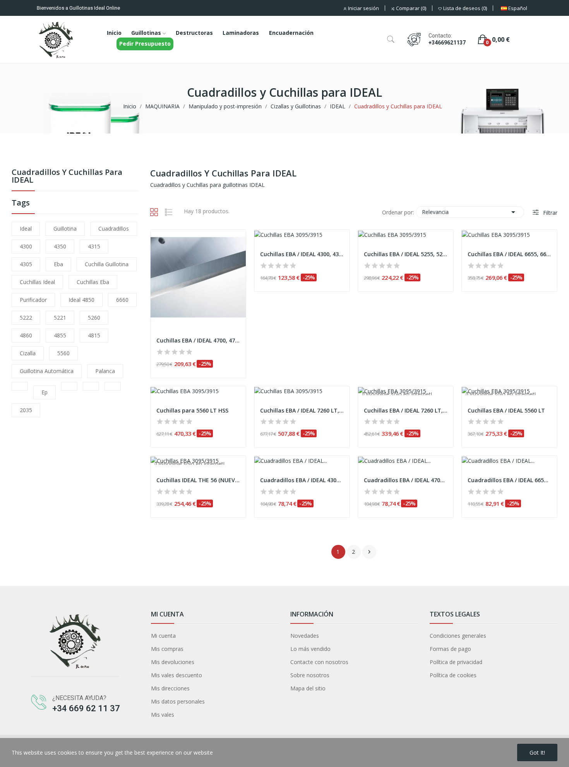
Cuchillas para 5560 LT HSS (192, 410)
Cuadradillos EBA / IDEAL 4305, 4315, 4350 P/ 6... (302, 480)
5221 (60, 317)
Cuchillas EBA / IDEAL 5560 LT (506, 410)
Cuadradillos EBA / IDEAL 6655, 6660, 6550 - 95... (509, 480)
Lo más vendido (310, 648)
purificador (33, 299)
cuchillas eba (93, 282)
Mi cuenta (163, 635)
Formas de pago (450, 648)
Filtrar (549, 212)
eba (58, 264)
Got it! (537, 752)
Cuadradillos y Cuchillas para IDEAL (67, 176)
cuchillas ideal (37, 282)
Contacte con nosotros (319, 662)
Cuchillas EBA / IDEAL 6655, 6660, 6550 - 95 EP (509, 254)
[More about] (20, 386)
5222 (26, 317)
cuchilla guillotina (107, 264)
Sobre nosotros (309, 675)
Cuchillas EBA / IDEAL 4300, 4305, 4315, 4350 (302, 254)
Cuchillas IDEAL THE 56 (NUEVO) (198, 480)
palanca (105, 371)
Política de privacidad (456, 662)
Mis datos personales (178, 701)
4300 (26, 246)
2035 (26, 410)
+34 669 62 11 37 (86, 708)
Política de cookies (453, 675)
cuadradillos (113, 228)
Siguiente (369, 551)
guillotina (65, 228)
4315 (94, 246)
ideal (26, 228)
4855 (60, 335)
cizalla (28, 353)
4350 (60, 246)
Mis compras (167, 648)
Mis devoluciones (172, 662)
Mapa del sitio (308, 688)
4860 (26, 335)
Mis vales (162, 714)
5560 (63, 353)
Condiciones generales (458, 635)
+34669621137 (447, 42)
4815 (94, 335)
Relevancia (470, 212)
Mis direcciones (170, 688)
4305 (26, 264)
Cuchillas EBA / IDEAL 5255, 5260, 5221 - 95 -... (405, 254)
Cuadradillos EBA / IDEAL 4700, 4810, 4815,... (405, 480)
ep (44, 392)
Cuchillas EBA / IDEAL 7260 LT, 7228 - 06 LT (405, 410)
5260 (94, 317)
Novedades (304, 635)
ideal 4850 (81, 299)
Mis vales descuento (176, 675)
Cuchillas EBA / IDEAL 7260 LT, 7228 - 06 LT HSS (302, 410)
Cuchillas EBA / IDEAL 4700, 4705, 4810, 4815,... (198, 340)
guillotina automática (47, 371)
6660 (122, 299)
